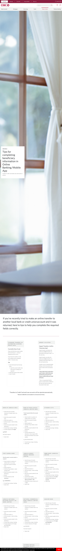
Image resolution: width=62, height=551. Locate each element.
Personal (4, 1)
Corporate (18, 1)
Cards (35, 9)
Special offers (58, 1)
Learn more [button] (32, 550)
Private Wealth (26, 1)
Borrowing (26, 9)
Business (11, 1)
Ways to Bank (45, 9)
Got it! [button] (59, 549)
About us (34, 1)
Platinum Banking (57, 9)
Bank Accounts (4, 9)
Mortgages (15, 9)
